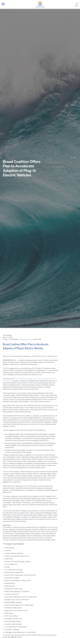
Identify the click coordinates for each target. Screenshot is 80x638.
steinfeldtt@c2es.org (25, 339)
